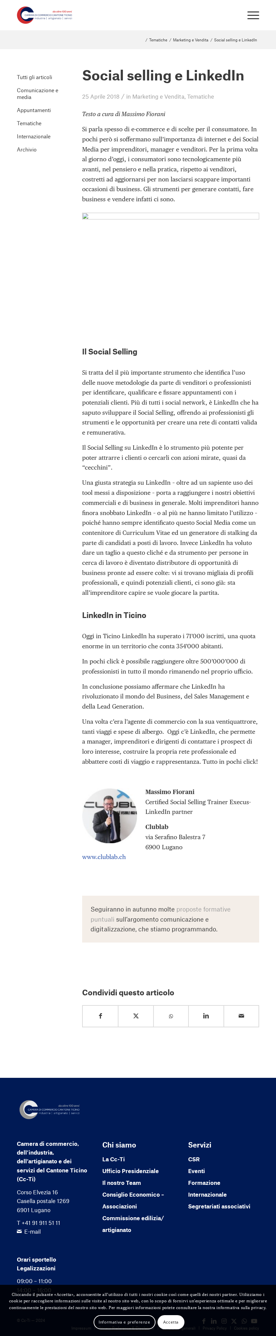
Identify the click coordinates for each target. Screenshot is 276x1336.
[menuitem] (250, 15)
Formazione (204, 1182)
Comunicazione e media (37, 93)
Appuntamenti (34, 110)
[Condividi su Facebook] (100, 1016)
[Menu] (250, 15)
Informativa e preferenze (124, 1322)
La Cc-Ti (113, 1159)
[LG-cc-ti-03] (44, 15)
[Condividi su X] (135, 1016)
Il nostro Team (121, 1182)
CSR (194, 1159)
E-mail (32, 1231)
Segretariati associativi (219, 1206)
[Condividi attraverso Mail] (241, 1016)
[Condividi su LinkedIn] (206, 1016)
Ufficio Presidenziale (130, 1170)
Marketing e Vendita (158, 96)
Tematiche (200, 96)
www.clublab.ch (104, 856)
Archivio (27, 149)
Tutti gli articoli (34, 77)
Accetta (171, 1322)
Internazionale (33, 136)
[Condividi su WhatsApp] (171, 1016)
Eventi (196, 1170)
